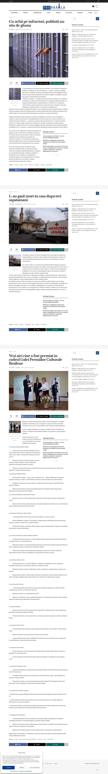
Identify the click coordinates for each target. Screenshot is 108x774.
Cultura (58, 12)
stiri (45, 739)
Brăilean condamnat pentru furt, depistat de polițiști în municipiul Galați (54, 142)
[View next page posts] (57, 155)
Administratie (37, 12)
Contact (11, 1)
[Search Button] (98, 1)
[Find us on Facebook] (96, 770)
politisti (43, 164)
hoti (26, 164)
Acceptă (8, 767)
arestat (16, 164)
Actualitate (14, 12)
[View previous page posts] (54, 155)
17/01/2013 (11, 29)
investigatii (28, 324)
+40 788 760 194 (94, 763)
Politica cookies (14, 771)
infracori (31, 164)
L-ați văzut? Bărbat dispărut (79, 45)
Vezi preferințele (35, 767)
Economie (69, 12)
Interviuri (80, 12)
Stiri (14, 17)
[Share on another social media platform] (66, 83)
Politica (25, 12)
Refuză (22, 767)
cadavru (21, 324)
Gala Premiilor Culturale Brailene (27, 739)
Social (90, 12)
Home (10, 17)
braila (21, 164)
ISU (33, 324)
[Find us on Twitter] (98, 770)
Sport (48, 12)
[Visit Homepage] (54, 6)
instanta (37, 164)
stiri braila (49, 164)
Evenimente (16, 191)
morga (37, 324)
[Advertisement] (85, 71)
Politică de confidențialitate (25, 771)
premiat (40, 739)
